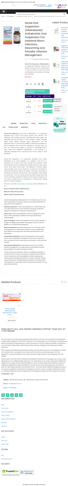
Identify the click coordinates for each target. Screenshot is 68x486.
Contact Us (4, 408)
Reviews (13, 123)
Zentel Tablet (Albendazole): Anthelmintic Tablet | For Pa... (10, 312)
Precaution (24, 123)
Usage (33, 123)
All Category (10, 16)
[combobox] (41, 14)
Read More (28, 77)
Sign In (3, 437)
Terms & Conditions (7, 412)
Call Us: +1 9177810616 (45, 6)
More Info (24, 127)
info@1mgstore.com (12, 383)
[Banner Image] (59, 124)
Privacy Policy (5, 415)
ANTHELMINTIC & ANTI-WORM (24, 16)
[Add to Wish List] (19, 300)
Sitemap (4, 422)
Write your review (64, 41)
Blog (2, 404)
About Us (4, 426)
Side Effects (43, 123)
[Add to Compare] (19, 304)
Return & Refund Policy (8, 419)
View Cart (4, 440)
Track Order (5, 444)
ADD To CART (48, 101)
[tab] (37, 91)
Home (3, 16)
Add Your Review (44, 59)
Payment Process (6, 459)
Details (5, 123)
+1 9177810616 (9, 388)
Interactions (13, 127)
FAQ (4, 127)
